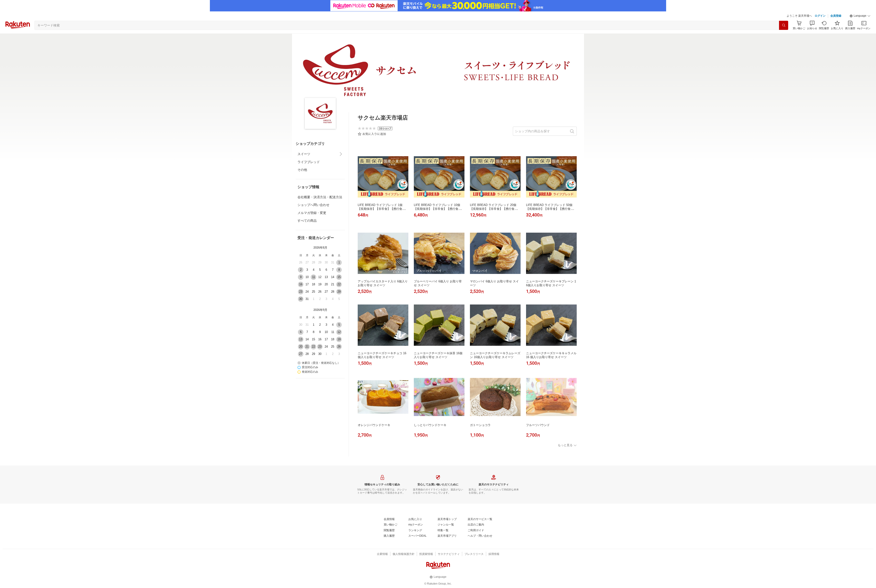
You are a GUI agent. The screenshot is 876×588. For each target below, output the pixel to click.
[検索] (783, 25)
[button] (860, 16)
